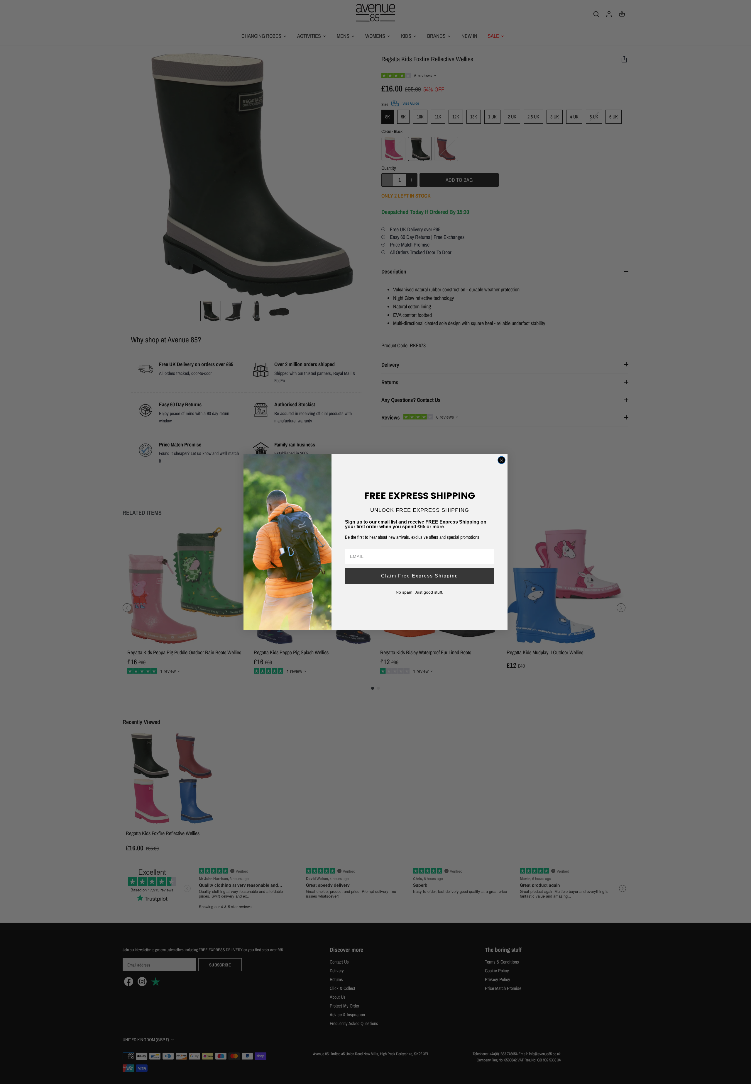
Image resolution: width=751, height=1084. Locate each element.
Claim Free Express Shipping (419, 575)
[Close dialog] (501, 460)
